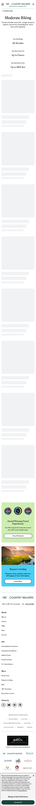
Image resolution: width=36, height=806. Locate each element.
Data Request (20, 727)
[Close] (33, 776)
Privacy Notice (22, 790)
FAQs (3, 626)
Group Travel (5, 675)
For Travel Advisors (7, 664)
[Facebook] (15, 705)
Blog (2, 684)
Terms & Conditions (13, 719)
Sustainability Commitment (9, 646)
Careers (3, 621)
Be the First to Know (7, 693)
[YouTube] (9, 705)
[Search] (33, 4)
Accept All (18, 802)
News (3, 630)
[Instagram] (3, 705)
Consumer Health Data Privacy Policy (11, 723)
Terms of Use (24, 719)
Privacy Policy (27, 723)
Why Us (3, 617)
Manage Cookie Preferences (18, 797)
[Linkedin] (20, 705)
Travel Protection (6, 660)
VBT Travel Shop (6, 689)
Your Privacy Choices (9, 727)
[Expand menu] (2, 4)
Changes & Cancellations (9, 651)
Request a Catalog (7, 680)
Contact (4, 635)
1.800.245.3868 (29, 604)
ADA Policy (29, 727)
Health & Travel (6, 655)
